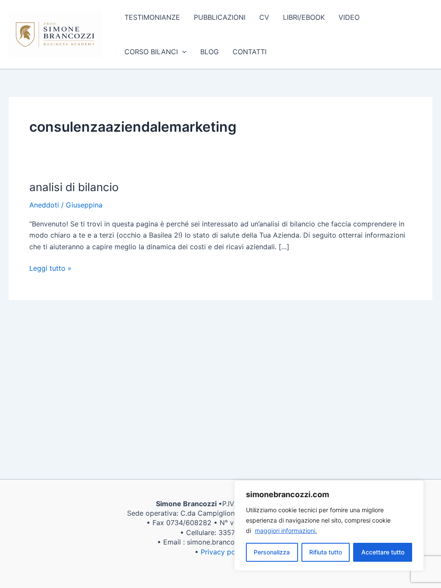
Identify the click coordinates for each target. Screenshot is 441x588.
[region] (329, 525)
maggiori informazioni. (286, 530)
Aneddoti (44, 205)
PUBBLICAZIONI (219, 17)
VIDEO (349, 17)
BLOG (209, 51)
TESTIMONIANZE (152, 17)
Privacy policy (224, 552)
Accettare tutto (382, 552)
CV (264, 17)
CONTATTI (250, 51)
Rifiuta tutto (325, 552)
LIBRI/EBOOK (304, 17)
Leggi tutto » (50, 267)
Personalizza (272, 552)
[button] (182, 51)
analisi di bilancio (74, 187)
